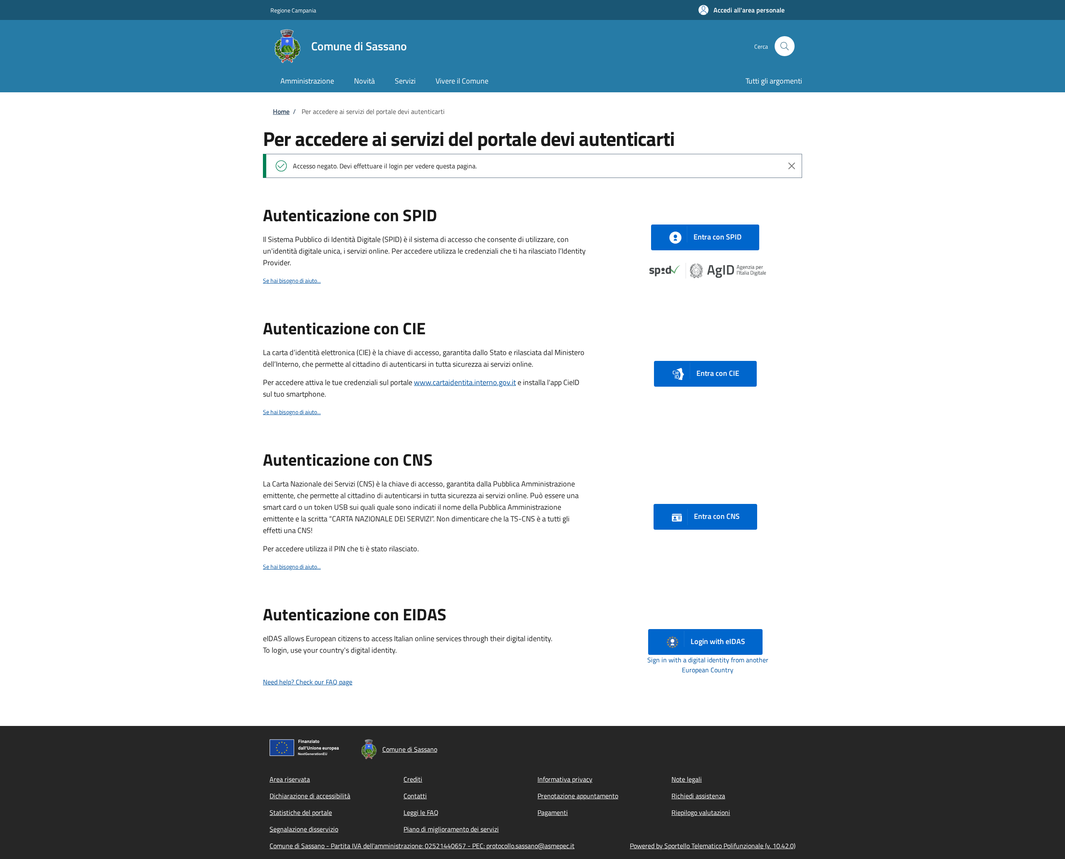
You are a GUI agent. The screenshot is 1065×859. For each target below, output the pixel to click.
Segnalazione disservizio (304, 829)
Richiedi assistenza (698, 796)
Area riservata (290, 779)
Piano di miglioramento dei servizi (451, 829)
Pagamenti (552, 812)
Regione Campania (293, 10)
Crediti (413, 779)
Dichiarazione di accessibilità (310, 796)
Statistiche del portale (301, 812)
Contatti (415, 796)
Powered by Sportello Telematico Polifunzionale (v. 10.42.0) (712, 846)
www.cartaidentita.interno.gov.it (465, 382)
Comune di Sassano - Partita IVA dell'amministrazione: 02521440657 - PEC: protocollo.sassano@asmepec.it (422, 846)
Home (281, 111)
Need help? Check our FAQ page (307, 682)
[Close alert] (792, 166)
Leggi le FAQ (421, 812)
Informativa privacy (564, 779)
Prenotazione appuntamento (577, 796)
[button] (742, 10)
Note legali (686, 779)
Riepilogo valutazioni (700, 812)
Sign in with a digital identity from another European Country (707, 665)
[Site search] (785, 46)
